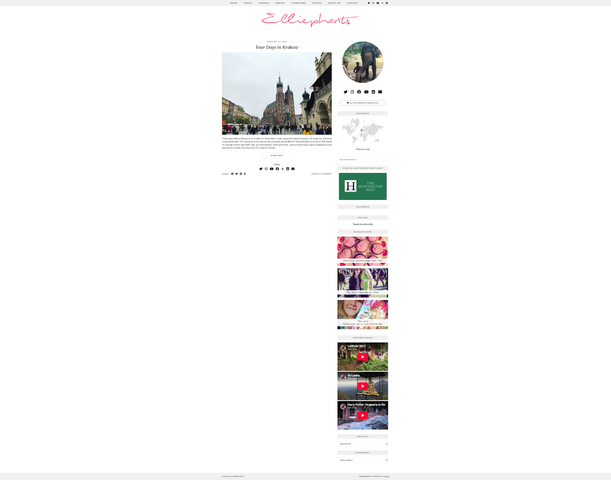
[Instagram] (373, 3)
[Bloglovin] (383, 3)
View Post (276, 155)
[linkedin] (373, 91)
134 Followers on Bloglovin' (364, 103)
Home (233, 3)
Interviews (298, 3)
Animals (264, 3)
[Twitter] (369, 3)
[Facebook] (277, 169)
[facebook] (359, 91)
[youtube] (366, 91)
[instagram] (352, 91)
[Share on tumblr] (245, 174)
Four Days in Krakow (277, 47)
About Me (334, 3)
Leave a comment (321, 174)
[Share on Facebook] (232, 174)
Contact (352, 3)
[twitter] (346, 91)
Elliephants (305, 20)
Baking (280, 3)
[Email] (293, 169)
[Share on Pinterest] (241, 174)
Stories (317, 3)
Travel (248, 3)
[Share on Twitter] (237, 174)
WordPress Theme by (374, 476)
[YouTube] (378, 3)
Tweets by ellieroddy (363, 224)
